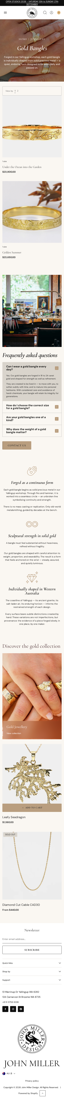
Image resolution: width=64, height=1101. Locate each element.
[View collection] (32, 696)
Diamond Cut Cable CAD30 (21, 905)
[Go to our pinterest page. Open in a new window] (21, 1009)
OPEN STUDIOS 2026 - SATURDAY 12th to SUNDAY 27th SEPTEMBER (32, 3)
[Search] (45, 13)
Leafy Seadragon (13, 817)
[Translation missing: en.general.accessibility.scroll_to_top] (43, 1093)
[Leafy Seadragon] (32, 778)
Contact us (17, 445)
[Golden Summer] (32, 212)
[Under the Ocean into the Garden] (32, 126)
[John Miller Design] (32, 12)
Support (6, 980)
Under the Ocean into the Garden (21, 167)
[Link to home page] (32, 1039)
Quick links (7, 963)
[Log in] (51, 13)
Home (23, 39)
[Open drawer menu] (5, 13)
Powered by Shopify (28, 1093)
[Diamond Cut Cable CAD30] (32, 866)
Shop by (6, 971)
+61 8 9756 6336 (10, 1002)
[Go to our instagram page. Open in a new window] (13, 1009)
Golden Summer (11, 252)
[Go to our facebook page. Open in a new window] (5, 1009)
